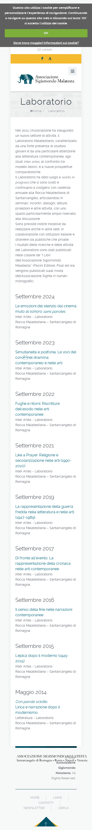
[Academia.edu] (50, 59)
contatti (47, 49)
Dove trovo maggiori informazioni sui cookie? (46, 43)
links (57, 797)
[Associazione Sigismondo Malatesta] (46, 79)
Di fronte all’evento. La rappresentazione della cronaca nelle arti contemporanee (43, 563)
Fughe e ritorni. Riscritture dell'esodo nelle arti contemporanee (37, 409)
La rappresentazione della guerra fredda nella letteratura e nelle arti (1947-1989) (44, 512)
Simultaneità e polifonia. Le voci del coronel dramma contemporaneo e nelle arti (45, 357)
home (34, 797)
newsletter (34, 808)
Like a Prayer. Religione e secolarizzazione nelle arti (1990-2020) (43, 460)
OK (46, 33)
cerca (63, 808)
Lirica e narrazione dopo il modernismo (37, 707)
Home (37, 111)
